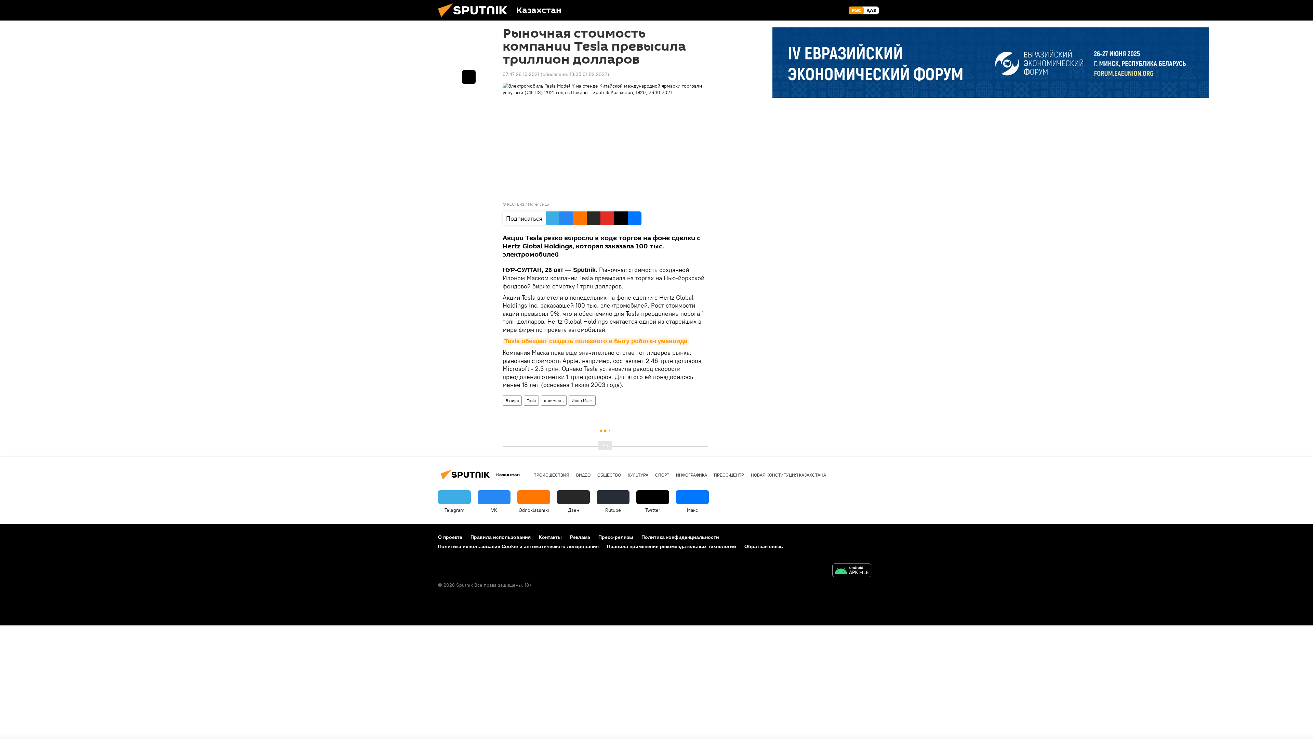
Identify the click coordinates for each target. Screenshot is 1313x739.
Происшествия (551, 475)
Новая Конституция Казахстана (788, 475)
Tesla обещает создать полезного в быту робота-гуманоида (595, 341)
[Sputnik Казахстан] (475, 19)
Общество (609, 475)
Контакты (550, 537)
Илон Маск (582, 400)
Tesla (531, 400)
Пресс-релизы (615, 537)
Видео (583, 475)
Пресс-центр (729, 475)
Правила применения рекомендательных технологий (671, 546)
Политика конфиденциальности (680, 537)
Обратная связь (763, 546)
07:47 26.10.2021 (521, 74)
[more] (469, 77)
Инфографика (691, 475)
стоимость (553, 400)
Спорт (662, 475)
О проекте (450, 537)
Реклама (580, 537)
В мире (512, 400)
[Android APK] (851, 571)
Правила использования (500, 537)
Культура (638, 475)
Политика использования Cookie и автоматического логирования (518, 546)
